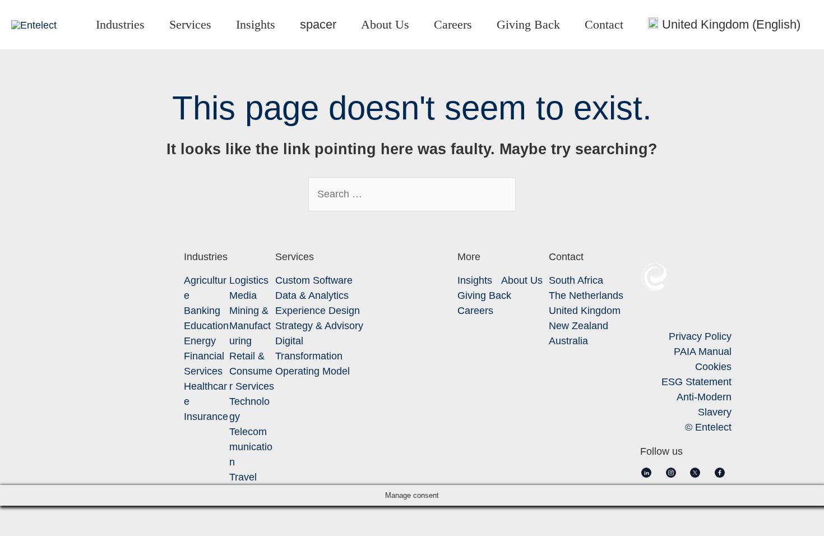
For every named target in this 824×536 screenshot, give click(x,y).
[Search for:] (412, 194)
